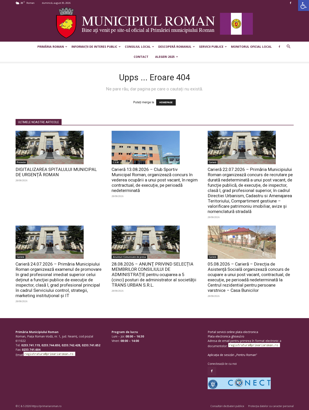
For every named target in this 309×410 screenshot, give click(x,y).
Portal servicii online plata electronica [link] (233, 332)
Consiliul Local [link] (138, 47)
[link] (303, 5)
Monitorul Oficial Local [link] (251, 47)
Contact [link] (141, 57)
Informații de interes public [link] (94, 47)
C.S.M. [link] (116, 162)
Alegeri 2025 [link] (165, 57)
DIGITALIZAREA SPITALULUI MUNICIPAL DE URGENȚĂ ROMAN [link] (56, 172)
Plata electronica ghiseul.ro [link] (226, 336)
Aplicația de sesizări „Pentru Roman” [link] (232, 355)
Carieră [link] (212, 162)
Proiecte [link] (21, 162)
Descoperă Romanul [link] (174, 47)
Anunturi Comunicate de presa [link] (129, 256)
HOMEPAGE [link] (166, 102)
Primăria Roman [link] (50, 47)
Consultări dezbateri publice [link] (227, 406)
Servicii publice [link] (211, 47)
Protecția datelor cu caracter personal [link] (271, 406)
